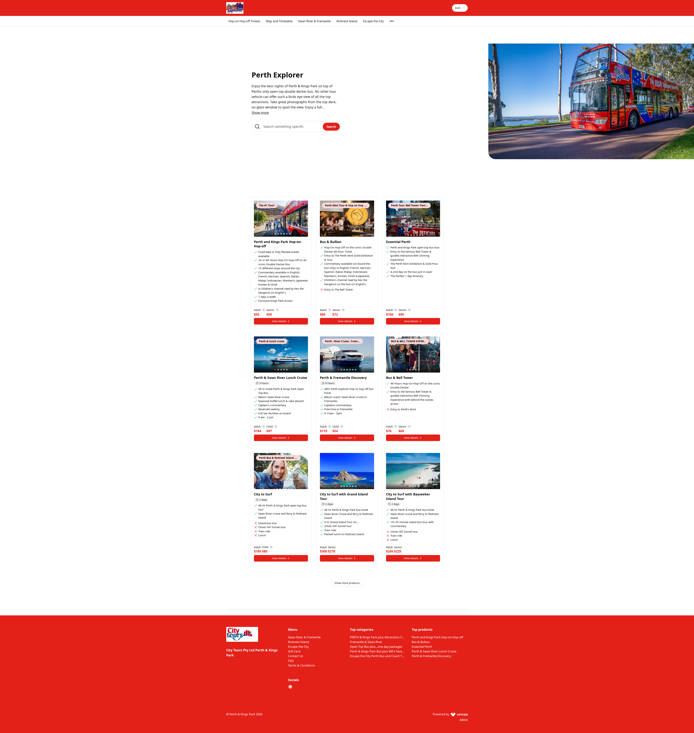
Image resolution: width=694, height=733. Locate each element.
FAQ (291, 661)
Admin (464, 719)
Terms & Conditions (301, 665)
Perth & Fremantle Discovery (431, 656)
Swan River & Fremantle (314, 21)
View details (279, 321)
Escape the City (373, 21)
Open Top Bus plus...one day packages (376, 647)
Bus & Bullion (421, 642)
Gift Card (294, 651)
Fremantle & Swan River (366, 642)
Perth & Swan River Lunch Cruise (434, 651)
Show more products (347, 583)
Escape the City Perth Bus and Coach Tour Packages (378, 656)
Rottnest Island (347, 21)
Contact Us (295, 656)
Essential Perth (422, 647)
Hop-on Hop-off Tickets (244, 21)
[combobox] (460, 8)
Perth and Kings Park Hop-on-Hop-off (437, 637)
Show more (260, 112)
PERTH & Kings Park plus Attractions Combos (378, 637)
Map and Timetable (279, 21)
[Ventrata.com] (458, 714)
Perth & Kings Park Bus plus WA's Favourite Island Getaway (378, 651)
